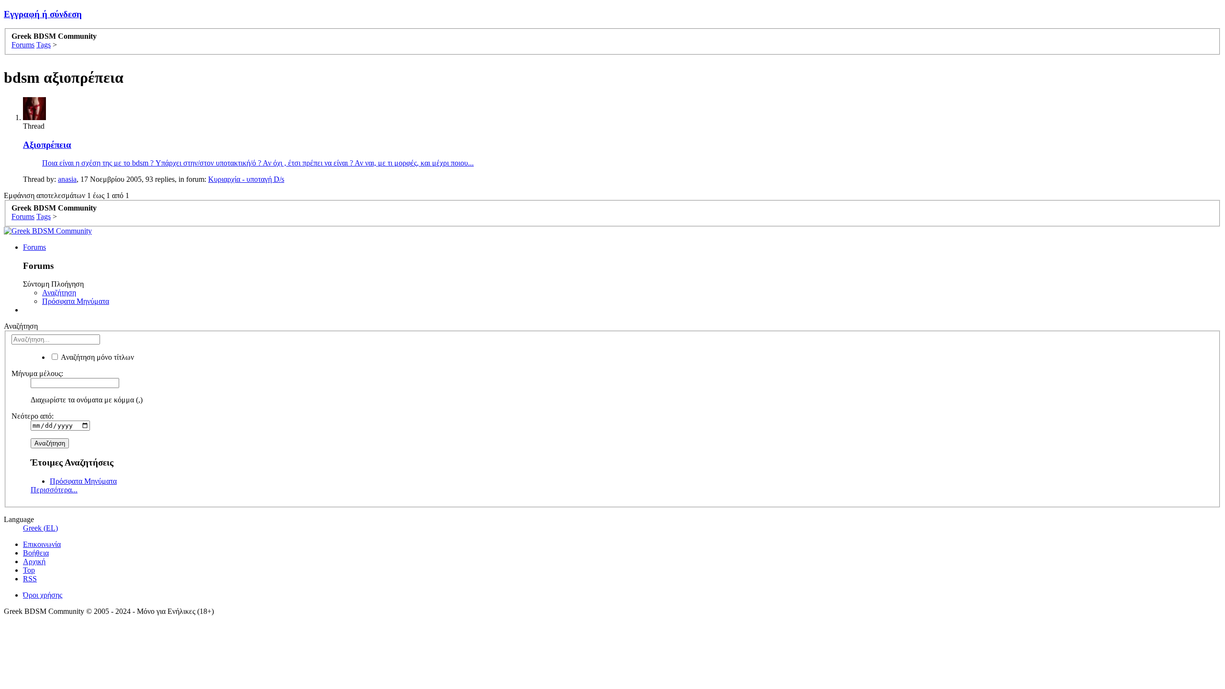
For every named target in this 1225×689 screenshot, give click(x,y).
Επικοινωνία (42, 544)
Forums (34, 247)
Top (29, 570)
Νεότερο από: (32, 416)
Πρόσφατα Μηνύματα (75, 301)
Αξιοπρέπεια (47, 145)
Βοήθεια (36, 553)
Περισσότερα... (54, 490)
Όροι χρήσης (42, 595)
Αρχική (34, 561)
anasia (67, 179)
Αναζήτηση (59, 293)
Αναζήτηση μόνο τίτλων (96, 357)
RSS (30, 579)
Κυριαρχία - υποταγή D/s (246, 179)
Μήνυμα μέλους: (37, 373)
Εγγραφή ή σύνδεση (43, 14)
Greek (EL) (40, 528)
